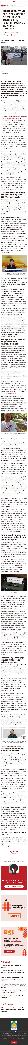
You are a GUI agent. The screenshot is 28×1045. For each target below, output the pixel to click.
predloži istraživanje (14, 886)
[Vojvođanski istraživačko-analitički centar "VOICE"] (4, 5)
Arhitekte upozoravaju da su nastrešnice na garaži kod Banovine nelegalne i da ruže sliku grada (14, 1009)
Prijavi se (9, 951)
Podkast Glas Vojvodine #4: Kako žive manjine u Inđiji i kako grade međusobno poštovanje (13, 979)
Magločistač (12, 393)
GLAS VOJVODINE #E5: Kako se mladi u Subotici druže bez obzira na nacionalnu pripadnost (12, 972)
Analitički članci (15, 32)
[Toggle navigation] (14, 1)
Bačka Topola (21, 861)
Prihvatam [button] (14, 1042)
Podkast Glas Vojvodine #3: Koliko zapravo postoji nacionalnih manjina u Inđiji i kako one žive (13, 985)
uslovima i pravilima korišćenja (15, 1037)
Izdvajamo (14, 861)
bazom (15, 229)
